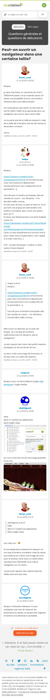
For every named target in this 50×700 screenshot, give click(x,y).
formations (37, 664)
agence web (22, 668)
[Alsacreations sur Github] (6, 661)
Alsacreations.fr (9, 692)
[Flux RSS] (37, 661)
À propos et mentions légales (32, 692)
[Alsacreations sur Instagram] (25, 661)
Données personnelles (12, 694)
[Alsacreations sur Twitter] (19, 661)
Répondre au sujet (25, 633)
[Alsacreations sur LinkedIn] (31, 661)
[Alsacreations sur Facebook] (12, 661)
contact (22, 664)
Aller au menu (10, 4)
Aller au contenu (27, 4)
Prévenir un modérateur (26, 628)
